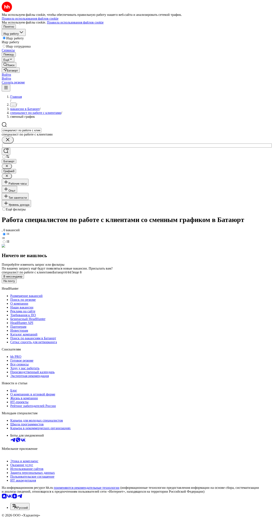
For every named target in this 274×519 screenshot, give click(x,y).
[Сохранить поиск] (6, 151)
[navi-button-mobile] (6, 87)
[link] (9, 64)
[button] (6, 74)
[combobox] (21, 130)
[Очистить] (8, 139)
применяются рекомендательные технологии (86, 487)
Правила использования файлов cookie (75, 22)
